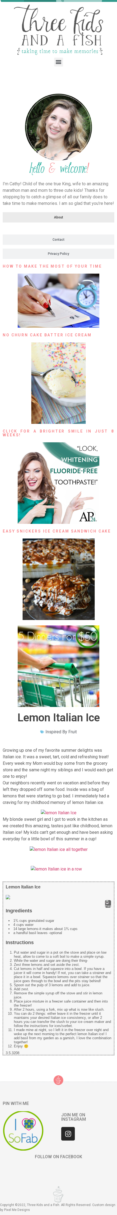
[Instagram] (68, 1134)
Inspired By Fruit (61, 731)
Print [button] (108, 906)
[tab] (58, 217)
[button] (58, 62)
